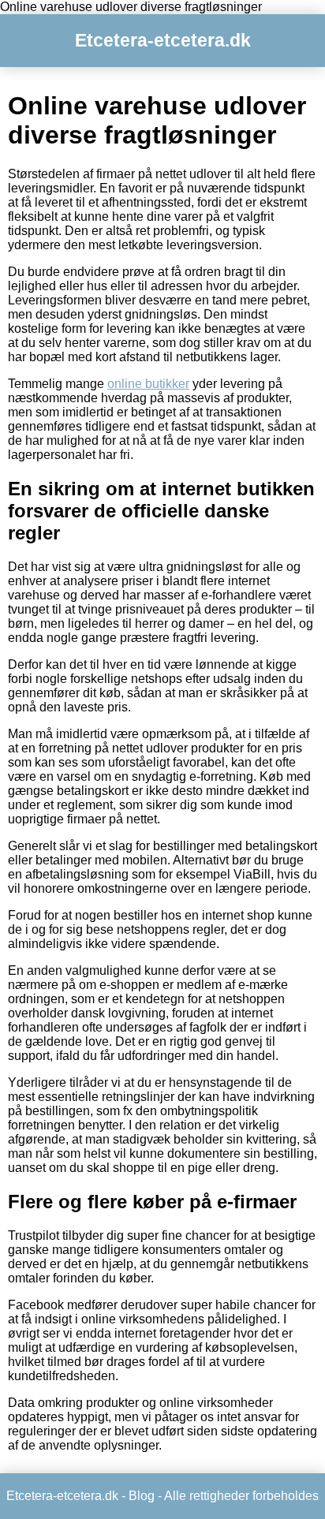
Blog (142, 1495)
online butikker (148, 383)
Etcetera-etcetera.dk (163, 40)
